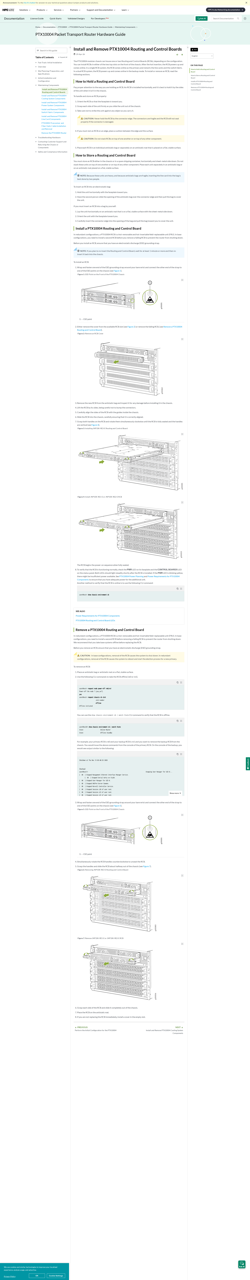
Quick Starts (55, 18)
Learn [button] (124, 10)
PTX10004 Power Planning (131, 576)
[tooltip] (194, 49)
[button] (241, 1264)
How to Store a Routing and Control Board (203, 76)
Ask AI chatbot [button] (29, 3)
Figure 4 (95, 425)
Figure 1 (117, 270)
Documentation (14, 18)
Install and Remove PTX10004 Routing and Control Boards (54, 90)
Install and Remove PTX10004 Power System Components (54, 103)
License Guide (36, 18)
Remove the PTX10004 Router (54, 133)
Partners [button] (74, 10)
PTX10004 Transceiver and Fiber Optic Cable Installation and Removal (54, 126)
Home (38, 27)
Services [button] (57, 10)
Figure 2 (131, 326)
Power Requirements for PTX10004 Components (98, 615)
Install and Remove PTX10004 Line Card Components (54, 117)
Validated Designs (76, 18)
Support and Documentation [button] (100, 10)
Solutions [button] (23, 10)
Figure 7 (146, 866)
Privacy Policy (9, 1276)
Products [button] (41, 10)
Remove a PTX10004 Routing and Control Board (202, 88)
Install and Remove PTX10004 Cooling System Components (54, 97)
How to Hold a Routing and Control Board (203, 70)
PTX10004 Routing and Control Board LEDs (95, 620)
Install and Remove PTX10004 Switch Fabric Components (54, 110)
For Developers (100, 18)
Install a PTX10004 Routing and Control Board (201, 82)
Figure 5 (117, 805)
